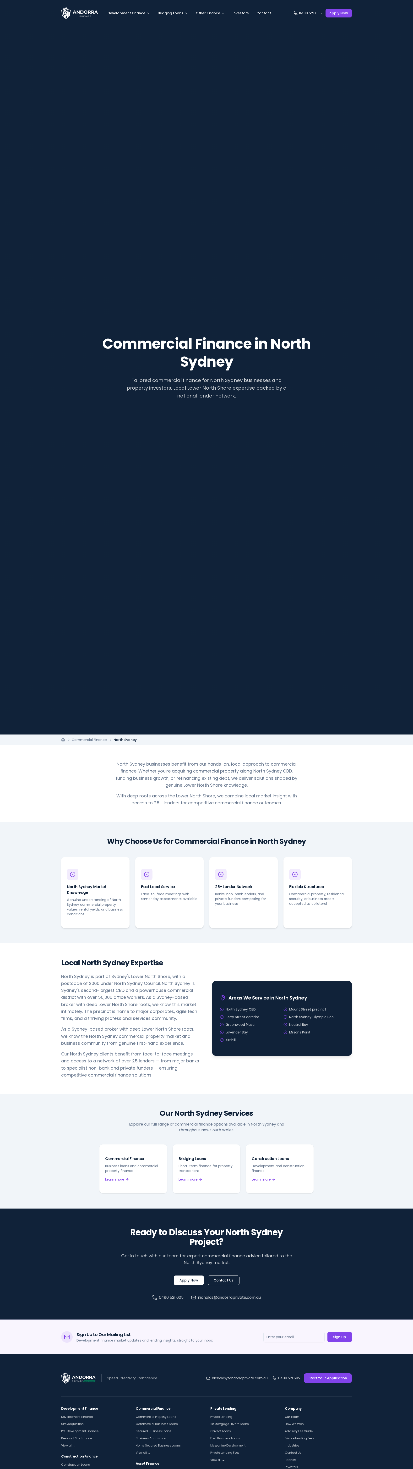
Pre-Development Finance (79, 1431)
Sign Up (339, 1337)
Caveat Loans (220, 1431)
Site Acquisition (72, 1424)
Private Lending (221, 1417)
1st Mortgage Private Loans (229, 1424)
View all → (68, 1445)
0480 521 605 (171, 1297)
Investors (241, 13)
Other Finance (208, 13)
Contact (263, 13)
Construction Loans (75, 1465)
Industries (292, 1445)
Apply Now (338, 13)
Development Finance (126, 13)
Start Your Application (328, 1378)
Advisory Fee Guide (299, 1431)
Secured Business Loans (153, 1431)
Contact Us (224, 1280)
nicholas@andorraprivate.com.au (229, 1297)
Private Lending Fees (224, 1453)
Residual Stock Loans (76, 1438)
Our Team (292, 1417)
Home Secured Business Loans (158, 1445)
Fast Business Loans (225, 1438)
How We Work (294, 1424)
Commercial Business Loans (157, 1424)
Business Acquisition (151, 1438)
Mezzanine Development (227, 1445)
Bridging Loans (170, 13)
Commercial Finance (89, 739)
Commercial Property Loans (156, 1417)
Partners (291, 1460)
